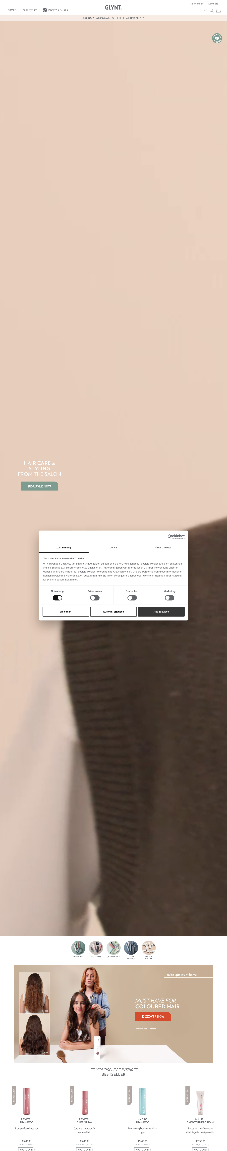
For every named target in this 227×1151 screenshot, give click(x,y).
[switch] (95, 598)
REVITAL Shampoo (26, 1121)
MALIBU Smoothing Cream (200, 1121)
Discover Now (153, 1016)
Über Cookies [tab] (163, 547)
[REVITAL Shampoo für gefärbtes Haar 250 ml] (27, 1101)
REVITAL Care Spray (84, 1121)
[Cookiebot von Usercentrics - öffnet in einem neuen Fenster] (170, 536)
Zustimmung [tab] (63, 547)
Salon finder (196, 3)
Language (213, 3)
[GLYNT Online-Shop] (113, 7)
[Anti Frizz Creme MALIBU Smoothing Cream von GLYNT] (200, 1101)
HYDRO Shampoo (142, 1121)
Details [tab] (114, 547)
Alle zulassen (161, 611)
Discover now (39, 486)
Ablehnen (65, 611)
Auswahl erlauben (113, 611)
